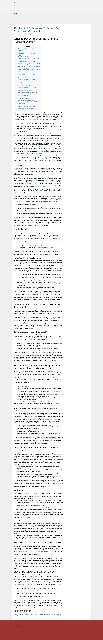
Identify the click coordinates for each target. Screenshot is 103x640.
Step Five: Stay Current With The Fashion (27, 79)
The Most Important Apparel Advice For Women (29, 49)
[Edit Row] (12, 7)
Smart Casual (21, 93)
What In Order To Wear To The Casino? (26, 108)
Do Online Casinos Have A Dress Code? (26, 61)
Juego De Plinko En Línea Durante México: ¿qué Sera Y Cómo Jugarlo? (30, 614)
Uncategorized (24, 35)
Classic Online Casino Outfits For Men (26, 74)
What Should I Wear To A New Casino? (26, 105)
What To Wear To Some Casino (25, 90)
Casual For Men (21, 84)
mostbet (40, 153)
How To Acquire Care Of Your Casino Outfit (27, 81)
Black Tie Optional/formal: (24, 85)
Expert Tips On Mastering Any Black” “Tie (27, 92)
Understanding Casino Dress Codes (26, 100)
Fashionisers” (21, 55)
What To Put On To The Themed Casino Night (28, 106)
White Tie (20, 73)
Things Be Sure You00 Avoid (24, 57)
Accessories (20, 82)
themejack (29, 35)
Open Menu (20, 13)
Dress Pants (20, 50)
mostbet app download (42, 186)
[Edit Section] (0, 10)
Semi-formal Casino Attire (24, 95)
